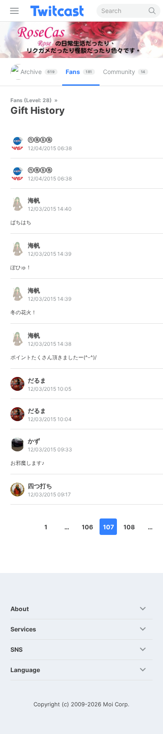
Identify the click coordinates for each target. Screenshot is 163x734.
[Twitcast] (58, 10)
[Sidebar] (12, 11)
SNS (16, 649)
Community (124, 71)
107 (108, 527)
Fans (79, 71)
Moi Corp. (116, 704)
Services (23, 629)
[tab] (39, 72)
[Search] (152, 11)
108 (129, 527)
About (19, 608)
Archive (37, 71)
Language (25, 669)
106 (87, 527)
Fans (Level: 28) (31, 100)
